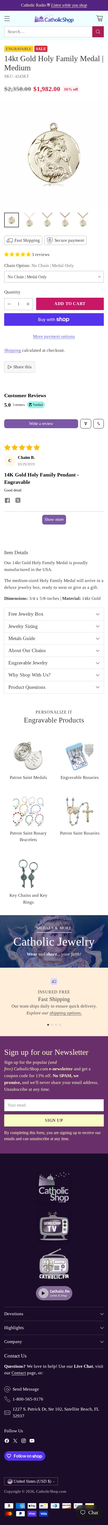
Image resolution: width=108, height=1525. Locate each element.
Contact (19, 1372)
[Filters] (85, 423)
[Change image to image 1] (11, 220)
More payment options (54, 336)
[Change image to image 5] (82, 220)
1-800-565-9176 (28, 1399)
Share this (22, 366)
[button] (18, 254)
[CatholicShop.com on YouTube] (32, 1442)
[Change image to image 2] (29, 220)
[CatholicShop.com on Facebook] (7, 1442)
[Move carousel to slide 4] (60, 1025)
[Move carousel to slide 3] (56, 1025)
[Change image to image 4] (65, 220)
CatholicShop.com (51, 1491)
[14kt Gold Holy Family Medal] (54, 154)
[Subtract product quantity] (9, 304)
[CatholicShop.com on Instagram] (23, 1442)
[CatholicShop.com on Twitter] (15, 1442)
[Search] (98, 31)
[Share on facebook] (7, 501)
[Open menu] (7, 18)
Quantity (12, 292)
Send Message (26, 1389)
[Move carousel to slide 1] (48, 1025)
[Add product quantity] (28, 304)
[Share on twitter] (18, 501)
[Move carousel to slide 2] (52, 1025)
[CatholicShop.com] (54, 18)
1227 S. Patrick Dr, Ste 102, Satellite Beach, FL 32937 (56, 1412)
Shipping (12, 350)
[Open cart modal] (99, 18)
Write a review (41, 423)
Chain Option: (39, 265)
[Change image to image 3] (47, 220)
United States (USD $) (32, 1481)
